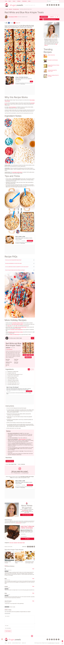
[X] (54, 5)
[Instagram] (47, 5)
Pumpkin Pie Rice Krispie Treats (20, 327)
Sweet (10, 1)
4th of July (11, 542)
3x (32, 369)
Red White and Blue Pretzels (17, 322)
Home (6, 1)
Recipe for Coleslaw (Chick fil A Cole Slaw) (53, 76)
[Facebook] (52, 5)
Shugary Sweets (20, 5)
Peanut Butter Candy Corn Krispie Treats (29, 562)
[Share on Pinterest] (30, 546)
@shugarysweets (17, 472)
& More (29, 1)
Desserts (15, 542)
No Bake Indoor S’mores (8, 562)
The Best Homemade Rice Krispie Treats (52, 71)
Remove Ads (28, 357)
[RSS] (58, 5)
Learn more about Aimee (26, 514)
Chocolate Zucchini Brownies (53, 60)
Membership (24, 1)
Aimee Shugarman (11, 16)
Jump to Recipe (44, 16)
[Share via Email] (34, 546)
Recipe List (10, 9)
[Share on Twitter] (32, 546)
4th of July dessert (12, 107)
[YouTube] (49, 5)
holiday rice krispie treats (14, 334)
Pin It (32, 338)
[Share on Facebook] (28, 546)
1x (28, 369)
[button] (14, 16)
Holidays (18, 1)
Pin (57, 16)
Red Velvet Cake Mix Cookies (17, 324)
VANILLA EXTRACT (22, 439)
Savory (14, 1)
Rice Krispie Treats (16, 9)
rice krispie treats (25, 510)
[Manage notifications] (2, 639)
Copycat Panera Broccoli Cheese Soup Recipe (53, 66)
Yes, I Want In (27, 538)
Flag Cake (9, 325)
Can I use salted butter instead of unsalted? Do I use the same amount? (16, 266)
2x (30, 369)
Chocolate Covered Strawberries (16, 329)
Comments (52, 16)
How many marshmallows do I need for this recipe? (13, 263)
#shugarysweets (25, 472)
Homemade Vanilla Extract (17, 172)
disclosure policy (18, 522)
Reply (33, 568)
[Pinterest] (56, 5)
